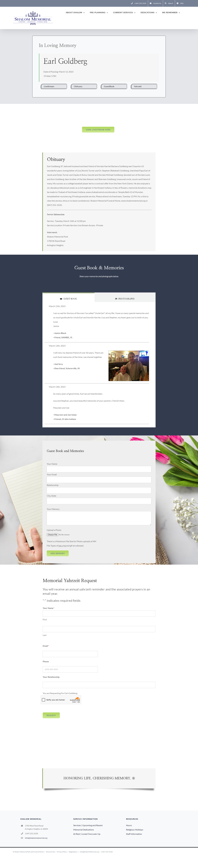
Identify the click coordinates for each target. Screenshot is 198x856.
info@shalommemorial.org (36, 838)
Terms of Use (50, 852)
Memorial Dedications (83, 829)
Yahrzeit (138, 86)
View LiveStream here (98, 129)
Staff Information (134, 834)
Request (51, 715)
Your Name (52, 464)
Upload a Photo (54, 530)
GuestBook (109, 86)
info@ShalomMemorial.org (89, 852)
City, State (51, 495)
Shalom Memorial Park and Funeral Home (29, 852)
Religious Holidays (134, 829)
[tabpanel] (98, 364)
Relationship (52, 485)
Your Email (52, 474)
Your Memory (53, 509)
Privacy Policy (62, 852)
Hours (129, 825)
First (45, 619)
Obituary (78, 86)
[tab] (68, 297)
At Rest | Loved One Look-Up (86, 834)
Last (45, 635)
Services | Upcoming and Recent (88, 825)
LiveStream (49, 86)
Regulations (73, 852)
